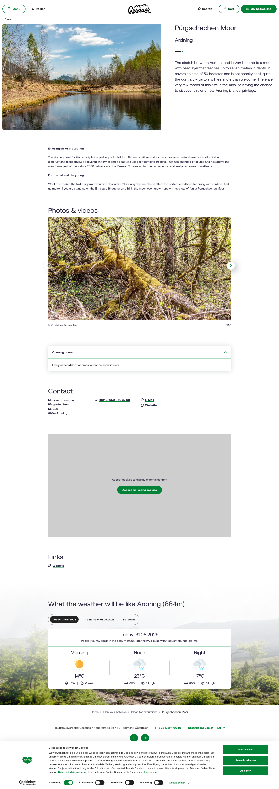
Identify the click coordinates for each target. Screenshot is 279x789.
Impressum (150, 772)
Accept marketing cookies (139, 489)
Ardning (184, 40)
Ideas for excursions (144, 712)
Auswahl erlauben (245, 760)
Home (95, 712)
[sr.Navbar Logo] (139, 8)
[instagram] (145, 738)
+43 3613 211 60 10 (168, 727)
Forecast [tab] (129, 619)
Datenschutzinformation (72, 772)
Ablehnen (245, 770)
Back (8, 19)
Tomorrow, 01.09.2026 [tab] (99, 619)
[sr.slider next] (231, 266)
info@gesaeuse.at (200, 727)
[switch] (99, 782)
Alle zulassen (245, 749)
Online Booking (261, 8)
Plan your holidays (115, 712)
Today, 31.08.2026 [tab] (64, 619)
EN (219, 727)
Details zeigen (177, 782)
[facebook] (134, 738)
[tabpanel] (139, 659)
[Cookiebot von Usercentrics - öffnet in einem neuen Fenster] (27, 782)
